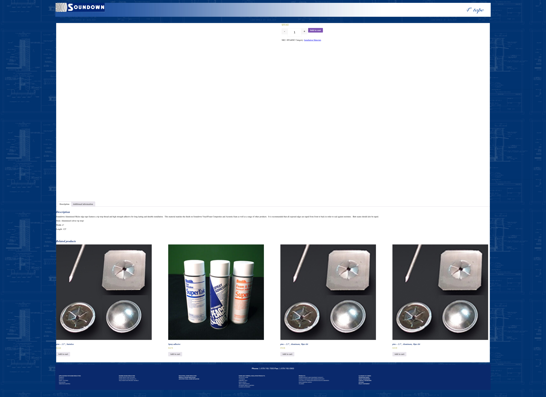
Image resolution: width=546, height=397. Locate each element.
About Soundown (364, 379)
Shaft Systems (63, 380)
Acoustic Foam (243, 377)
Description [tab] (64, 204)
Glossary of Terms (365, 376)
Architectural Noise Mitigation (189, 379)
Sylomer (301, 384)
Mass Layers (242, 382)
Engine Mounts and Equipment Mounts (311, 377)
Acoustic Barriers (323, 380)
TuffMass (242, 379)
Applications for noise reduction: (70, 376)
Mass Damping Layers (305, 382)
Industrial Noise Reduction (188, 376)
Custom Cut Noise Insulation (308, 380)
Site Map (361, 382)
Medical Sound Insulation (187, 377)
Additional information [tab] (83, 204)
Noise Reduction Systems (127, 377)
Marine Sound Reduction (127, 376)
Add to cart (315, 30)
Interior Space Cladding (246, 385)
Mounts (61, 379)
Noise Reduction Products (127, 379)
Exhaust (61, 377)
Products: (302, 376)
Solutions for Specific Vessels (128, 380)
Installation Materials (312, 40)
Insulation (62, 382)
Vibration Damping (64, 384)
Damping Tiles (243, 380)
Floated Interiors (244, 387)
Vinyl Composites (244, 384)
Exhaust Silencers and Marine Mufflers (311, 379)
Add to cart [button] (63, 354)
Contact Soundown (365, 380)
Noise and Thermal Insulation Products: (252, 376)
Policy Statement (364, 384)
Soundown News (364, 377)
